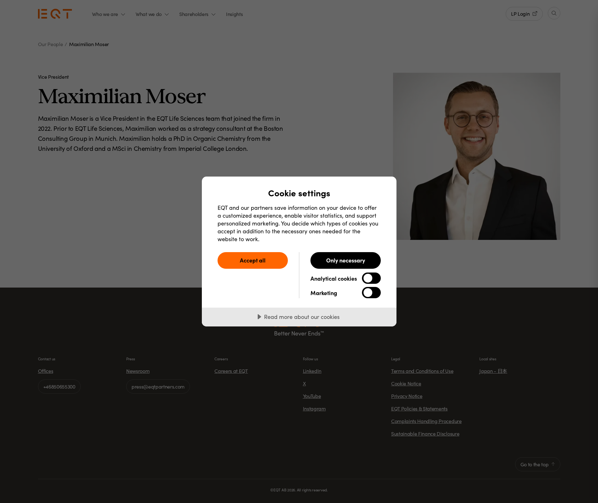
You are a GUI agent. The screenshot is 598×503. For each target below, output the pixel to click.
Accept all (253, 260)
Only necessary (345, 260)
